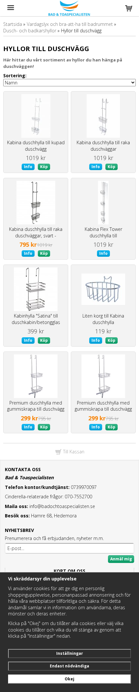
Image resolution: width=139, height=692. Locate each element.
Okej (69, 679)
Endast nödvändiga (69, 666)
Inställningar (69, 653)
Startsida (12, 24)
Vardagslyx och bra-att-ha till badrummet (70, 24)
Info (28, 166)
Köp (44, 166)
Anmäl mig (121, 559)
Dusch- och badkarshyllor (29, 30)
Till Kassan (73, 452)
